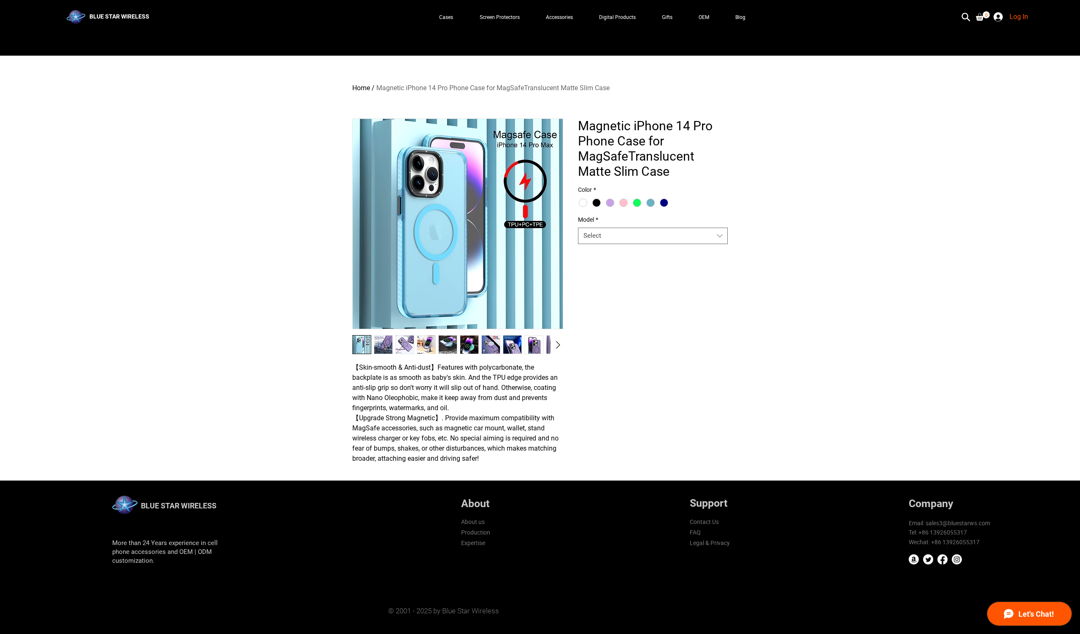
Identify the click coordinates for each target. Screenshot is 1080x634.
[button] (983, 16)
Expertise (473, 543)
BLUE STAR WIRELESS (178, 505)
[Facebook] (942, 559)
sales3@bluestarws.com (958, 523)
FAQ (695, 532)
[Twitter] (928, 559)
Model (588, 219)
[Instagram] (957, 559)
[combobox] (653, 236)
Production (475, 532)
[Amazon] (914, 559)
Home (361, 88)
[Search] (965, 16)
